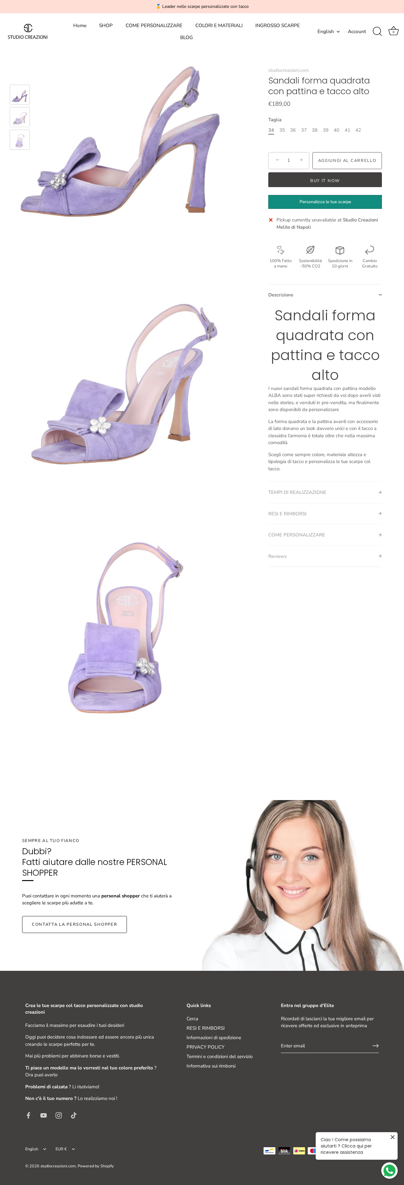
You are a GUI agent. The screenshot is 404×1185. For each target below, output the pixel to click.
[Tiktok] (74, 1115)
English (326, 32)
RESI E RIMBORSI (206, 1028)
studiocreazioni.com (288, 70)
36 (293, 130)
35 (282, 130)
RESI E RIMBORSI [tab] (287, 513)
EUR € (61, 1149)
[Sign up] (375, 1046)
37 (304, 130)
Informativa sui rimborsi (211, 1066)
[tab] (325, 393)
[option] (19, 95)
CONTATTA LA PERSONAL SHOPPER (74, 924)
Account (357, 31)
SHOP (106, 25)
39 (326, 130)
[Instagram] (59, 1115)
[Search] (377, 31)
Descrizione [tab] (280, 294)
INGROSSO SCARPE (277, 25)
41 (347, 130)
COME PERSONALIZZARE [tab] (296, 534)
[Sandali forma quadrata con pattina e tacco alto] (20, 95)
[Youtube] (43, 1115)
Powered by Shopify (96, 1166)
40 (336, 130)
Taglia (275, 119)
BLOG (186, 37)
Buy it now (325, 180)
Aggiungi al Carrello (347, 160)
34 (271, 130)
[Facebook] (28, 1115)
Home (79, 25)
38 (315, 130)
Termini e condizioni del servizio (219, 1056)
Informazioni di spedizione (214, 1037)
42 (358, 130)
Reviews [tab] (277, 556)
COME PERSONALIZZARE (154, 25)
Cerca (192, 1019)
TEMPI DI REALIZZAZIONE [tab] (297, 492)
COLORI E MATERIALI (219, 25)
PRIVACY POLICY (205, 1047)
